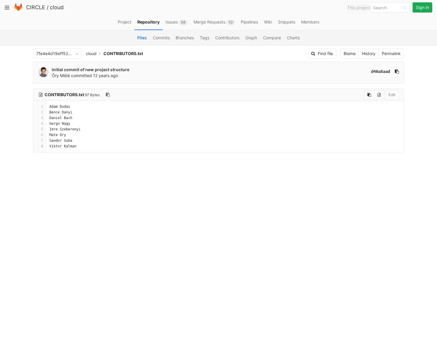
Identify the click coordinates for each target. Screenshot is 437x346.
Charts (293, 37)
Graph (251, 37)
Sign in (422, 7)
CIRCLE (35, 7)
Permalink (391, 53)
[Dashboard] (18, 9)
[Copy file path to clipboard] (107, 95)
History (368, 53)
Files (142, 37)
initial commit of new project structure (90, 69)
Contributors (227, 37)
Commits (161, 37)
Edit (392, 94)
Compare (272, 37)
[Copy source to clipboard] (369, 94)
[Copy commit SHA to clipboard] (397, 71)
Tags (204, 37)
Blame (350, 53)
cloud (57, 7)
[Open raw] (379, 94)
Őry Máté (61, 75)
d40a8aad (380, 71)
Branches (185, 37)
